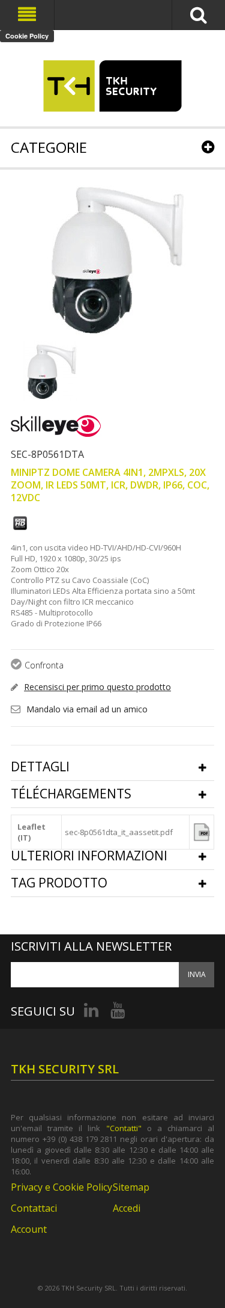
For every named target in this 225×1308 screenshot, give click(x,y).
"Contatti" (124, 1128)
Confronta (44, 665)
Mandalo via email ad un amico (87, 709)
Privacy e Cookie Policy (61, 1187)
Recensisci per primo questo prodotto (97, 687)
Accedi (126, 1208)
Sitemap (131, 1187)
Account (29, 1229)
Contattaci (34, 1208)
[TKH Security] (112, 86)
